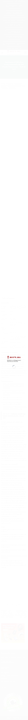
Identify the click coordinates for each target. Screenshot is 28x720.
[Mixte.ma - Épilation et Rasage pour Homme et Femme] (14, 357)
